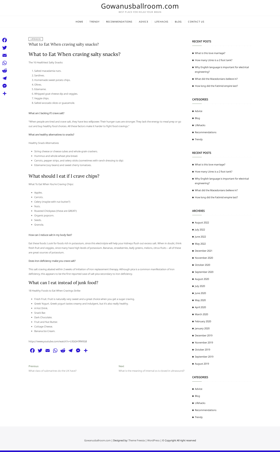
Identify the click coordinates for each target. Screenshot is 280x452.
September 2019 (204, 356)
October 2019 (202, 349)
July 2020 (200, 286)
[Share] (4, 93)
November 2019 (204, 342)
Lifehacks (162, 21)
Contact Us (196, 21)
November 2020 (204, 257)
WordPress (153, 440)
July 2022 (200, 229)
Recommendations (119, 21)
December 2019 (203, 335)
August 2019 (202, 363)
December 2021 (203, 250)
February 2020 (203, 321)
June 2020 (200, 293)
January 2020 (202, 328)
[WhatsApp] (4, 63)
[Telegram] (4, 78)
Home (79, 21)
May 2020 (200, 300)
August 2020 (202, 279)
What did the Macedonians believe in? (216, 79)
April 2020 (200, 307)
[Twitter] (4, 48)
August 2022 (202, 222)
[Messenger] (4, 86)
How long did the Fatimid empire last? (216, 86)
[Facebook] (4, 40)
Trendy (95, 21)
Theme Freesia (136, 440)
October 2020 (202, 265)
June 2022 (200, 236)
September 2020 (204, 272)
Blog (178, 21)
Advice (143, 21)
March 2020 (201, 314)
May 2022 (200, 243)
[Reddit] (4, 70)
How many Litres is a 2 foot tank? (213, 60)
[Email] (4, 55)
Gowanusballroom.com (140, 6)
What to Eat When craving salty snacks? (64, 44)
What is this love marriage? (210, 53)
